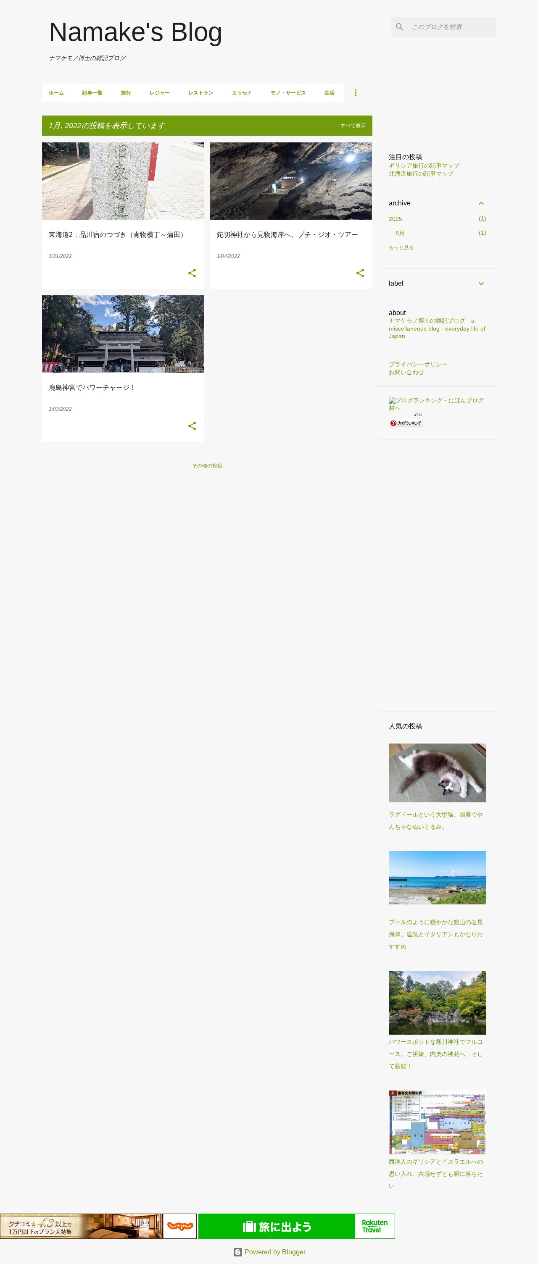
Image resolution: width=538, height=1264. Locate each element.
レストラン (201, 93)
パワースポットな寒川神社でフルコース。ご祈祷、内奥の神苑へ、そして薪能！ (436, 1054)
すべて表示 (353, 126)
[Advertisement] (437, 575)
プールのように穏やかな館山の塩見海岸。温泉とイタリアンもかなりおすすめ (436, 934)
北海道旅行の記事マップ (421, 173)
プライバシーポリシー (418, 364)
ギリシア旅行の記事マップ (424, 165)
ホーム (56, 93)
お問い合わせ (406, 372)
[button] (192, 273)
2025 (395, 218)
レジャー (160, 93)
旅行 (126, 93)
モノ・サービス (288, 93)
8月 (400, 233)
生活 (329, 93)
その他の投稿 (207, 466)
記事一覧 (92, 93)
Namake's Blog (135, 31)
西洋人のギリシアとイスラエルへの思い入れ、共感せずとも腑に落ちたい (436, 1173)
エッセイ (242, 93)
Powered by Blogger (274, 1252)
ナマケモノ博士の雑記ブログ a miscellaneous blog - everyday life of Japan (437, 328)
